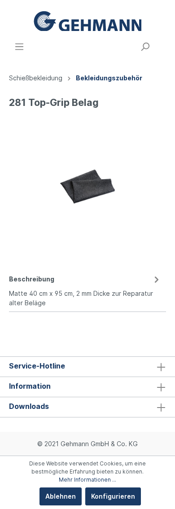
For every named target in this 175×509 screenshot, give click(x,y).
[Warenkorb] (160, 43)
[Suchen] (145, 46)
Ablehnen (60, 496)
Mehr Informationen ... (87, 479)
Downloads (29, 406)
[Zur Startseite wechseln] (87, 21)
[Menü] (19, 46)
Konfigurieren (113, 496)
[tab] (85, 289)
